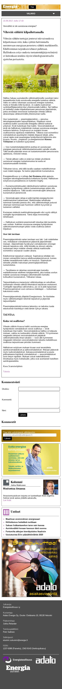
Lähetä (23, 415)
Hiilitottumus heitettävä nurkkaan (19, 522)
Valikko (31, 13)
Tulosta (6, 371)
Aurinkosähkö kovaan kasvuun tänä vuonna (24, 528)
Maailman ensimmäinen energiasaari (21, 519)
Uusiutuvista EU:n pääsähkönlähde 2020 (23, 535)
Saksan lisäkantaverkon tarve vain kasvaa (23, 525)
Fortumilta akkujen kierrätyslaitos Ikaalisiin (24, 531)
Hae (32, 7)
